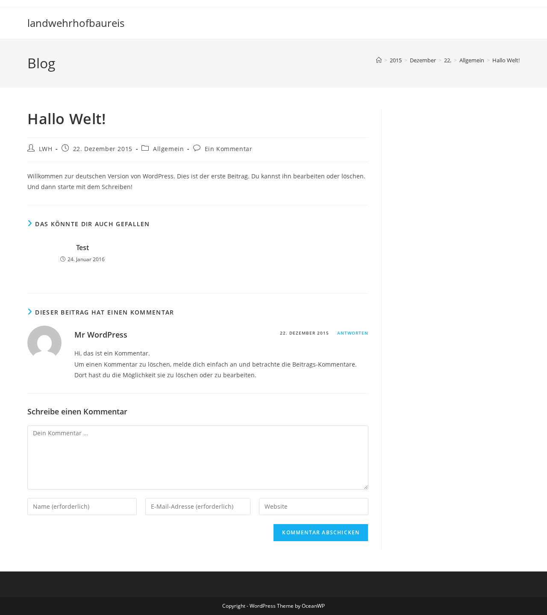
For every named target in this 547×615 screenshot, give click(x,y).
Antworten (352, 333)
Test (82, 247)
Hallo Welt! (506, 60)
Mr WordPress (100, 334)
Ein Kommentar (229, 149)
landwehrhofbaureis (75, 23)
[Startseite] (379, 60)
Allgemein (168, 149)
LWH (46, 149)
